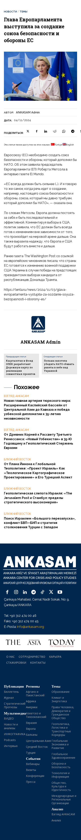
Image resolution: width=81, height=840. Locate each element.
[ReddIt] (55, 131)
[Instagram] (16, 592)
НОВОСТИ (10, 11)
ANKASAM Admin (28, 112)
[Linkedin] (46, 131)
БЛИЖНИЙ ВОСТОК (17, 459)
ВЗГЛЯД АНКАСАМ (16, 396)
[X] (27, 131)
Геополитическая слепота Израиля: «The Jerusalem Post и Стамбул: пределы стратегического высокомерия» (38, 497)
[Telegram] (73, 131)
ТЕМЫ (23, 11)
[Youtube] (59, 592)
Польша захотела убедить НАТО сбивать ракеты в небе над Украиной (59, 365)
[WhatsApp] (64, 131)
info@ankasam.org (30, 627)
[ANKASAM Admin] (40, 324)
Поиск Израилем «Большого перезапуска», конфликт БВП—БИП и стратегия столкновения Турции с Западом (39, 523)
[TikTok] (42, 592)
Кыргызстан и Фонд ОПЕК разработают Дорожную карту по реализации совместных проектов (20, 367)
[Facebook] (36, 131)
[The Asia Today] (40, 642)
